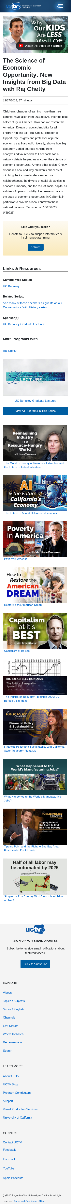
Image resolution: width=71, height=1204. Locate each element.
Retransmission (13, 1042)
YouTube (8, 1168)
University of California (17, 1117)
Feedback (9, 1149)
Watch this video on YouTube (40, 47)
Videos (7, 992)
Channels (9, 1017)
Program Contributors (17, 1092)
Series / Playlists (13, 1009)
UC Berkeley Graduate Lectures (35, 400)
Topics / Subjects (14, 1001)
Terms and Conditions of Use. (29, 1201)
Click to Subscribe (35, 964)
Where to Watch (13, 1034)
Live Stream (11, 1025)
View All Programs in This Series (35, 410)
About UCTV (11, 1076)
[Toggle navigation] (60, 6)
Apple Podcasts (13, 1178)
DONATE (35, 247)
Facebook (9, 1159)
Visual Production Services (20, 1109)
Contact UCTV (12, 1142)
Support (8, 1101)
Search (7, 1050)
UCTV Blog (10, 1084)
